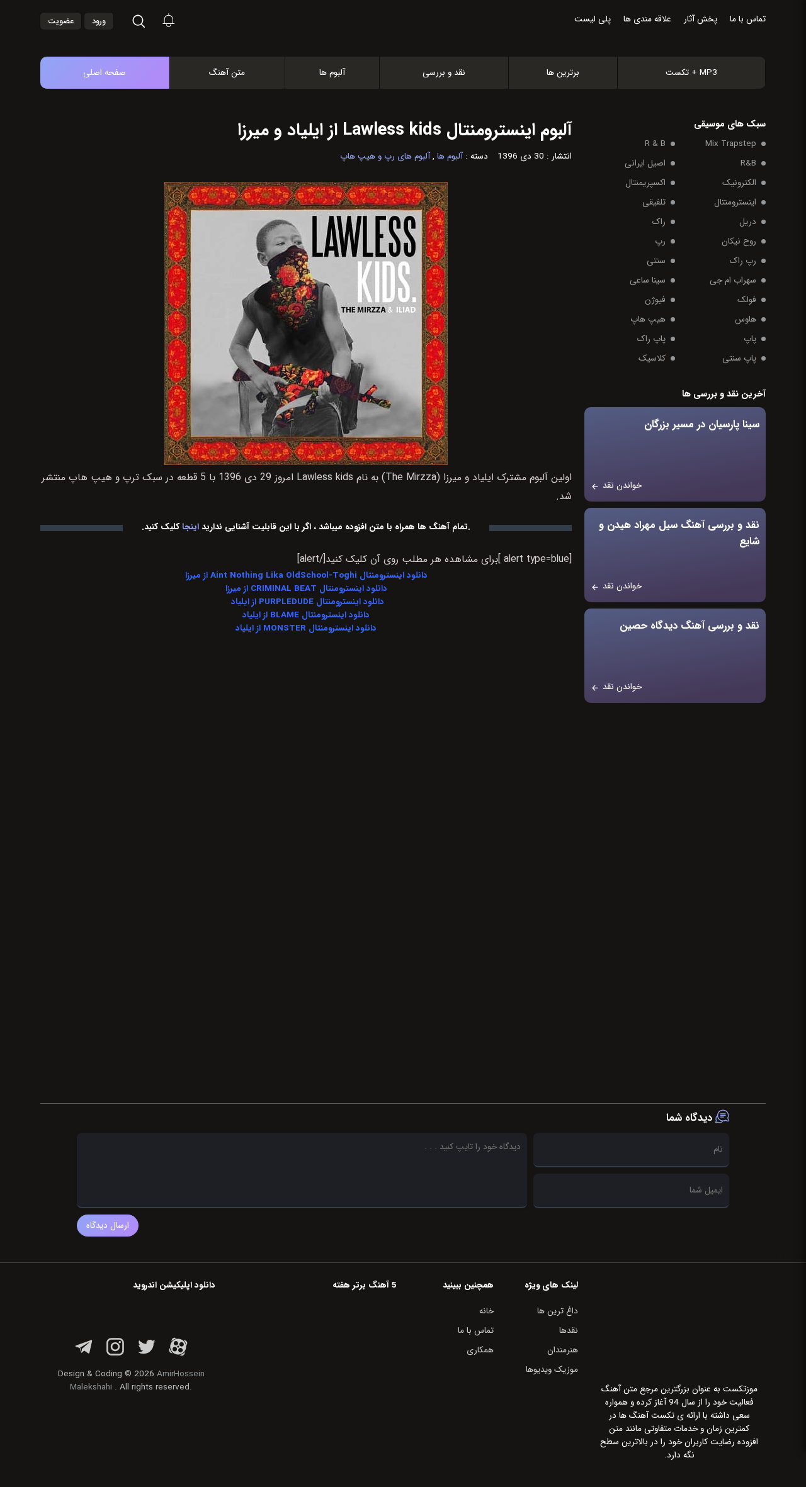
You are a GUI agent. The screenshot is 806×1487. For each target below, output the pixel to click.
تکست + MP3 (691, 72)
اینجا (190, 527)
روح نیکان (739, 241)
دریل (747, 221)
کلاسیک (652, 358)
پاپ (750, 338)
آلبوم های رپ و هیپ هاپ (385, 156)
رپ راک (743, 260)
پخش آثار (700, 19)
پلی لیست (592, 19)
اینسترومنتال (735, 202)
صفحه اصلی (104, 72)
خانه (486, 1311)
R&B (748, 163)
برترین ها (563, 72)
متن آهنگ (227, 72)
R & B (655, 143)
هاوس (745, 319)
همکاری (480, 1350)
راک (659, 221)
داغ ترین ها (557, 1311)
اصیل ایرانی (645, 163)
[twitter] (146, 1354)
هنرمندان (562, 1350)
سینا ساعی (648, 280)
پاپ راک (651, 338)
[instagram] (115, 1354)
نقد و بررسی (444, 72)
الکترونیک (739, 182)
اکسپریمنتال (645, 182)
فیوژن (655, 299)
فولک (746, 299)
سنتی (656, 260)
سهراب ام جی (733, 280)
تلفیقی (654, 202)
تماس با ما (748, 19)
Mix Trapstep (730, 143)
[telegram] (83, 1354)
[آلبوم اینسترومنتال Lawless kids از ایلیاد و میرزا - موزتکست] (416, 43)
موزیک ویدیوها (552, 1369)
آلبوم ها (332, 72)
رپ (660, 241)
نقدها (568, 1330)
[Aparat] (178, 1354)
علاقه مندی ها (647, 19)
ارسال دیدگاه (107, 1225)
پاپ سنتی (739, 358)
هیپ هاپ (648, 319)
